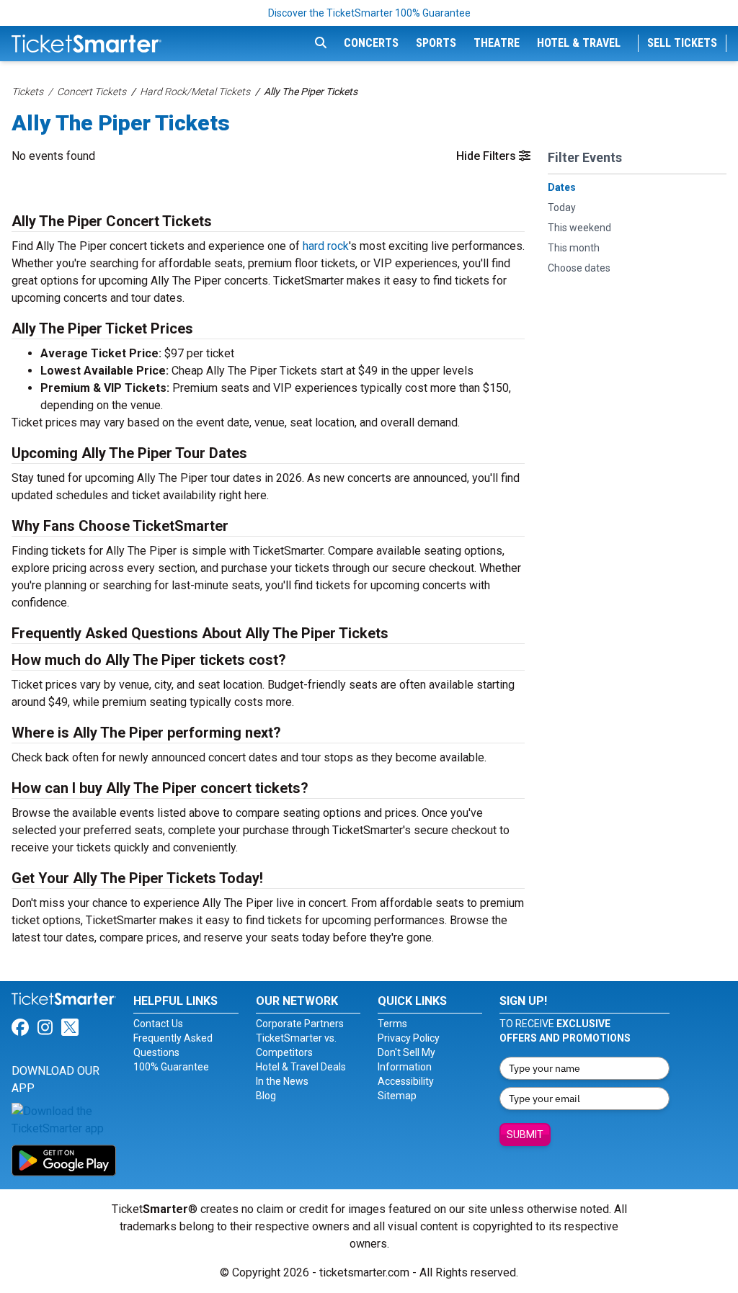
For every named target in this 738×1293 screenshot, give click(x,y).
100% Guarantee (171, 1067)
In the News (282, 1081)
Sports (436, 43)
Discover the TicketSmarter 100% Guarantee (369, 13)
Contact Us (158, 1023)
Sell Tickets (682, 43)
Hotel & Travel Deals (301, 1067)
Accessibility (406, 1081)
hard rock (326, 246)
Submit (525, 1134)
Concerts (371, 43)
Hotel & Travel (579, 43)
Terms (392, 1023)
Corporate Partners (300, 1023)
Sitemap (397, 1095)
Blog (266, 1095)
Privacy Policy (409, 1038)
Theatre (497, 43)
